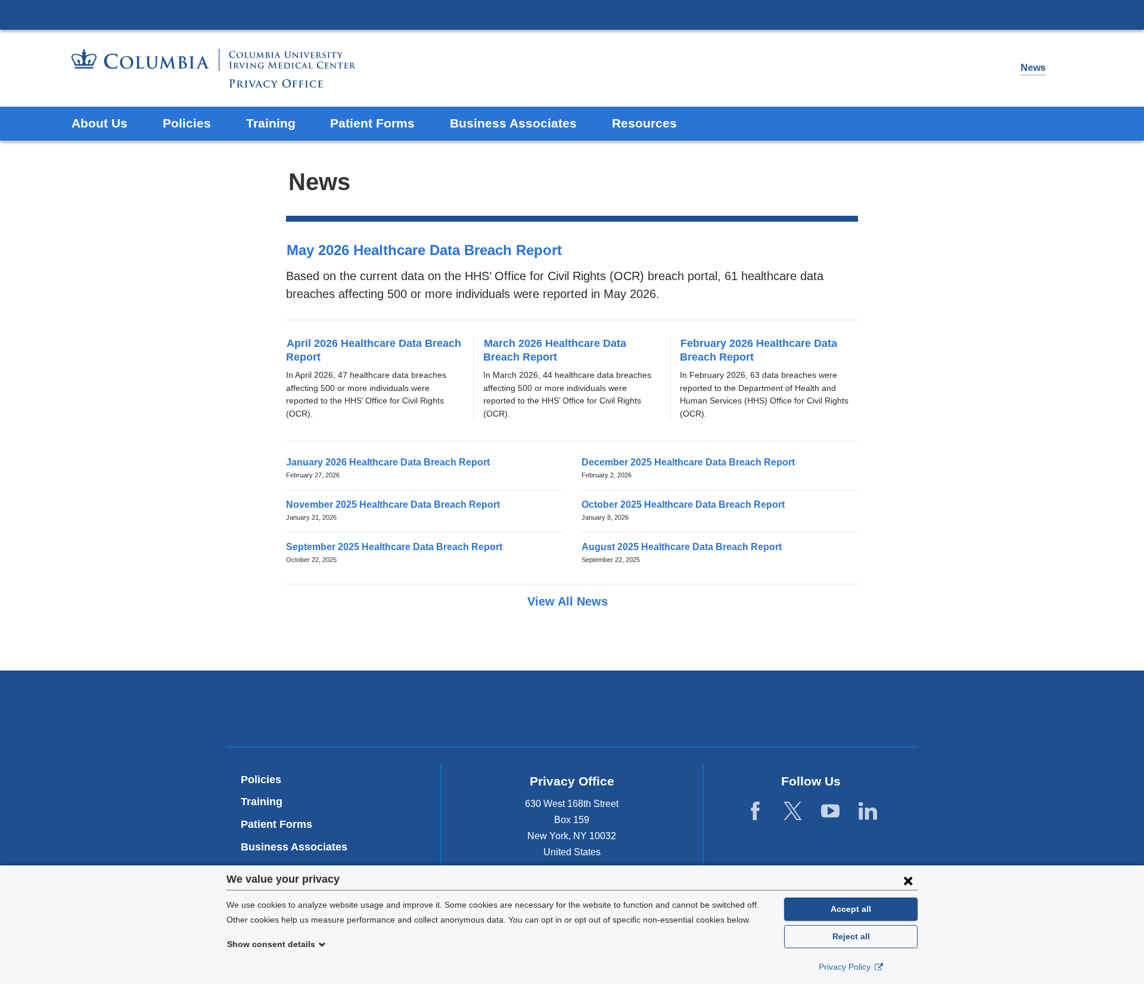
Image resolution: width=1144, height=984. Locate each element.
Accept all (851, 909)
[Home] (214, 68)
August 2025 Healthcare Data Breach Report (685, 547)
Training (271, 123)
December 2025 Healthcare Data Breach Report (692, 462)
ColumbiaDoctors (744, 708)
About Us (100, 123)
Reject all (851, 936)
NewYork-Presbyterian (572, 711)
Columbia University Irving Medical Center (572, 14)
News (1033, 68)
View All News (569, 601)
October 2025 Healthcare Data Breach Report (687, 504)
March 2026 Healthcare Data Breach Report (554, 350)
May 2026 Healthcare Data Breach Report (430, 250)
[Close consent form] (908, 880)
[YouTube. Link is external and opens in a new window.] (830, 811)
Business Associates (513, 123)
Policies (187, 123)
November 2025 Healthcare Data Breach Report (397, 504)
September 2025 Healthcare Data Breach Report (398, 547)
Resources (644, 123)
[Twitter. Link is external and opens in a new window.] (793, 811)
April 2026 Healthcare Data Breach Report (373, 350)
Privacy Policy (846, 966)
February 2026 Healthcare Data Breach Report (758, 350)
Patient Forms (372, 123)
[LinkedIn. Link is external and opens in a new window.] (868, 811)
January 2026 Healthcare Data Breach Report (392, 462)
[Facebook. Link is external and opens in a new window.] (755, 811)
